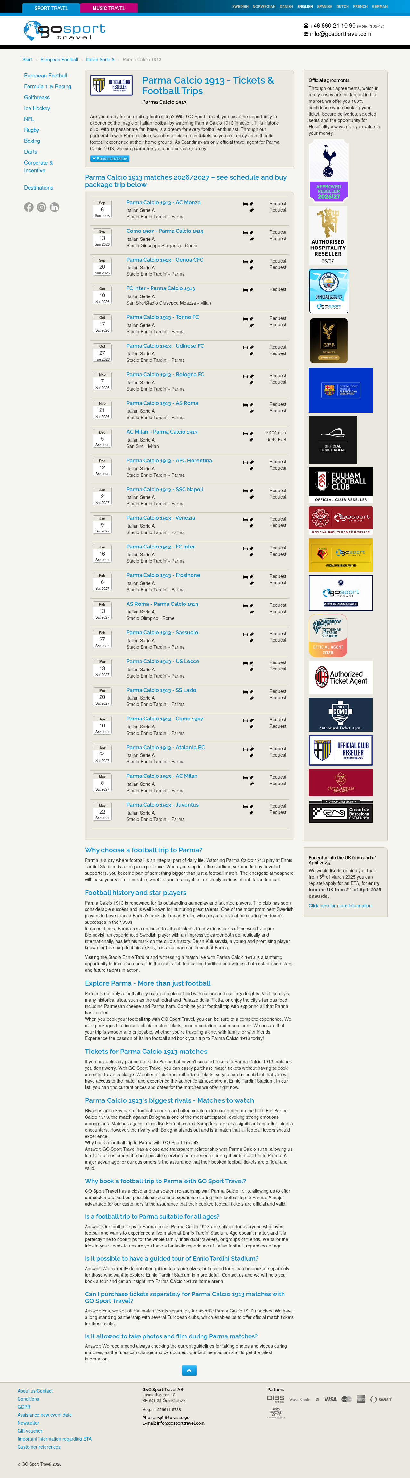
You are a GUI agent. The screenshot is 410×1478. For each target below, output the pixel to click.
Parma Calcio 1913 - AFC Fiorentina (169, 461)
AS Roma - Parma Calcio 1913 (162, 604)
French (360, 6)
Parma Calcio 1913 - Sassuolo (162, 632)
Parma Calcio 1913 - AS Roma (162, 403)
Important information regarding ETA (55, 1438)
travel (51, 8)
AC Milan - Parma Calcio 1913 (162, 432)
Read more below (112, 158)
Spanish (324, 6)
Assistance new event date (45, 1414)
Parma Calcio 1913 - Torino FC (163, 317)
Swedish (240, 6)
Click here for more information (340, 905)
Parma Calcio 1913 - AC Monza (164, 202)
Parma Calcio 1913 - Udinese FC (165, 346)
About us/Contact (35, 1390)
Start (27, 59)
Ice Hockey (37, 108)
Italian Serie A (100, 59)
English (305, 6)
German (380, 6)
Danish (286, 6)
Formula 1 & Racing (47, 86)
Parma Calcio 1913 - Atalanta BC (166, 747)
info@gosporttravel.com (339, 33)
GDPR (24, 1406)
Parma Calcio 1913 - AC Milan (162, 776)
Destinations (38, 187)
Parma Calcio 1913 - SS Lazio (161, 690)
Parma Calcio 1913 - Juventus (163, 805)
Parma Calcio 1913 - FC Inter (161, 547)
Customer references (39, 1446)
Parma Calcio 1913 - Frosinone (163, 575)
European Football (59, 59)
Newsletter (28, 1422)
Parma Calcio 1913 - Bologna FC (165, 374)
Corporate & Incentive (38, 166)
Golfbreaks (37, 97)
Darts (30, 151)
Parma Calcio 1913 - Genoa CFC (165, 260)
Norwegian (264, 6)
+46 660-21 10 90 (332, 25)
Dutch (342, 6)
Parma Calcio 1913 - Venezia (161, 518)
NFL (29, 119)
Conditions (28, 1398)
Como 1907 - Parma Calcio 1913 (165, 231)
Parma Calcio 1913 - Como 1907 (165, 719)
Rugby (31, 130)
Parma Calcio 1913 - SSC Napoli (165, 489)
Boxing (32, 140)
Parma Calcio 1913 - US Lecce (163, 661)
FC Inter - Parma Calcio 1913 (161, 288)
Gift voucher (30, 1430)
